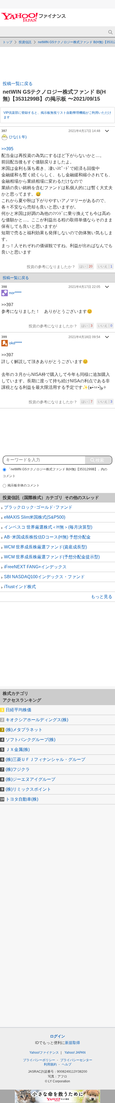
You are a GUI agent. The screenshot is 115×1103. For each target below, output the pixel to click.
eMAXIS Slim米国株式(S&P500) (34, 517)
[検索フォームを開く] (110, 32)
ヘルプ (66, 1064)
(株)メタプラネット (24, 729)
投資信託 (25, 42)
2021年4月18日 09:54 (84, 337)
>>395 (7, 148)
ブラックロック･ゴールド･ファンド (38, 507)
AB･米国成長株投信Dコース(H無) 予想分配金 (47, 537)
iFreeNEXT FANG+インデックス (35, 567)
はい (86, 266)
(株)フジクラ (18, 769)
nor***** (15, 293)
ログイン (57, 1036)
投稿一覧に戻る (18, 83)
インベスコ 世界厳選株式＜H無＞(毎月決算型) (48, 527)
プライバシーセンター (76, 1060)
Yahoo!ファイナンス (44, 1052)
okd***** (15, 343)
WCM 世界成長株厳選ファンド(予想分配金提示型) (52, 557)
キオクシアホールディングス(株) (37, 719)
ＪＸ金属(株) (18, 749)
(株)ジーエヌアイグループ (30, 779)
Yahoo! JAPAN (75, 1052)
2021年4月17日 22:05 (84, 287)
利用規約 (50, 1064)
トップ (7, 42)
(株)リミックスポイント (28, 789)
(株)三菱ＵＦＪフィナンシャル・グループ (45, 759)
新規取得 (72, 1042)
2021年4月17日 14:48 (84, 131)
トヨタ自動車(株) (22, 799)
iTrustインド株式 (20, 586)
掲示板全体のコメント (23, 485)
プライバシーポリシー (39, 1060)
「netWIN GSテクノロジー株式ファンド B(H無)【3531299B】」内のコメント (55, 472)
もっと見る (101, 596)
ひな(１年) (18, 136)
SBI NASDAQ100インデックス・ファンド (44, 576)
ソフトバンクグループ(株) (30, 739)
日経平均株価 (18, 710)
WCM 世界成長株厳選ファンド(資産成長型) (45, 547)
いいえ (105, 266)
